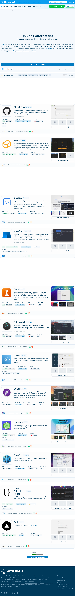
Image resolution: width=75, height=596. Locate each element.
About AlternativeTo (63, 584)
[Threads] (12, 593)
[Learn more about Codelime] (6, 425)
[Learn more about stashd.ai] (6, 201)
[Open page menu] (73, 2)
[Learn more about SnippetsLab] (6, 326)
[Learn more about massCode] (6, 234)
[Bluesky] (9, 593)
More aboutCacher (62, 375)
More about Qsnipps (37, 64)
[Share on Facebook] (2, 69)
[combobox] (58, 2)
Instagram (22, 584)
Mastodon (8, 584)
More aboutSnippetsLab (62, 342)
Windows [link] (25, 75)
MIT (14, 154)
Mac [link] (20, 75)
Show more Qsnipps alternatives (37, 557)
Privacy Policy (61, 580)
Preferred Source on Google (65, 589)
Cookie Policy (60, 582)
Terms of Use (61, 578)
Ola (11, 578)
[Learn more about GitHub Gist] (6, 111)
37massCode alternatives (19, 242)
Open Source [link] (35, 75)
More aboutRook (62, 309)
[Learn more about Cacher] (6, 359)
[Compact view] (66, 75)
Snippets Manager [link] (43, 75)
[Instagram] (15, 593)
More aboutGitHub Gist (62, 127)
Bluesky (13, 584)
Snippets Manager (26, 121)
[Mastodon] (7, 593)
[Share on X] (5, 69)
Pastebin (18, 121)
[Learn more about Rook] (6, 292)
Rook (34, 51)
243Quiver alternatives (18, 399)
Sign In (70, 2)
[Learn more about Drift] (6, 525)
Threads (18, 584)
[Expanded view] (64, 75)
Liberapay (12, 586)
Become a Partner (62, 587)
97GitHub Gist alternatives (19, 116)
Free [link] (29, 75)
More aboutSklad (62, 160)
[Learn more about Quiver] (6, 392)
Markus (15, 578)
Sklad (13, 51)
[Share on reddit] (8, 69)
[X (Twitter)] (4, 593)
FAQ (58, 576)
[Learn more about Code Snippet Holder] (6, 492)
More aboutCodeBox (62, 475)
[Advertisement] (37, 21)
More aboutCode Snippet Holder (62, 508)
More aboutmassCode (62, 251)
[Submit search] (50, 2)
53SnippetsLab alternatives (19, 331)
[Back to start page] (9, 2)
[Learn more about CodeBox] (6, 459)
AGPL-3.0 (15, 247)
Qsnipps (3, 44)
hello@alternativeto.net (31, 583)
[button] (28, 107)
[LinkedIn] (17, 593)
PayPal (18, 586)
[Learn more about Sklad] (6, 144)
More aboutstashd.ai (62, 217)
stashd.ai (19, 51)
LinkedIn (29, 584)
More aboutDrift (62, 542)
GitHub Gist (48, 49)
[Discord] (1, 593)
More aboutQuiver (62, 408)
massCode (26, 51)
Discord (42, 583)
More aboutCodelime (62, 441)
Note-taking (19, 404)
